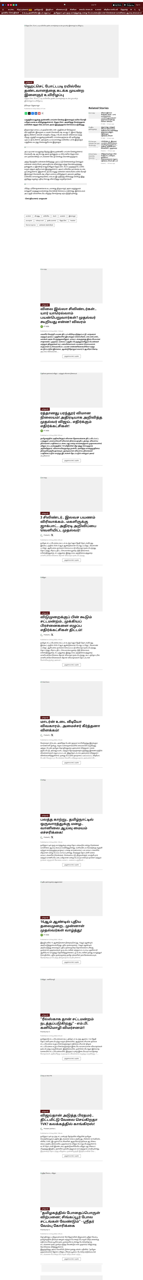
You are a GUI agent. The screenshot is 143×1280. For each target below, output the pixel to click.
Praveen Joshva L (49, 1129)
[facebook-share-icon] (32, 114)
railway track (40, 220)
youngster (29, 220)
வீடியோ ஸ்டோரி (111, 10)
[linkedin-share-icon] (36, 114)
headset (72, 220)
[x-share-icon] (29, 114)
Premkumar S (45, 1032)
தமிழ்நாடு (38, 10)
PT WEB (46, 327)
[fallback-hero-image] (94, 115)
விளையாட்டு (61, 10)
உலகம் (98, 10)
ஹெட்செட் (63, 220)
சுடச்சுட (11, 10)
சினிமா (73, 10)
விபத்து (37, 216)
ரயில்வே (46, 216)
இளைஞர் (72, 216)
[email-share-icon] (39, 114)
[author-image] (41, 326)
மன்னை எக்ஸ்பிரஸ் (46, 225)
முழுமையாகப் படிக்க (71, 356)
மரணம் (62, 216)
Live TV (93, 5)
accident (28, 216)
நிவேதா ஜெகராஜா (32, 106)
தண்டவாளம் (51, 220)
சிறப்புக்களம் (22, 10)
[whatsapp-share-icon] (26, 114)
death (54, 216)
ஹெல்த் (124, 10)
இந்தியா (49, 10)
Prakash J (47, 535)
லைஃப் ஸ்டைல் (86, 10)
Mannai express (31, 225)
